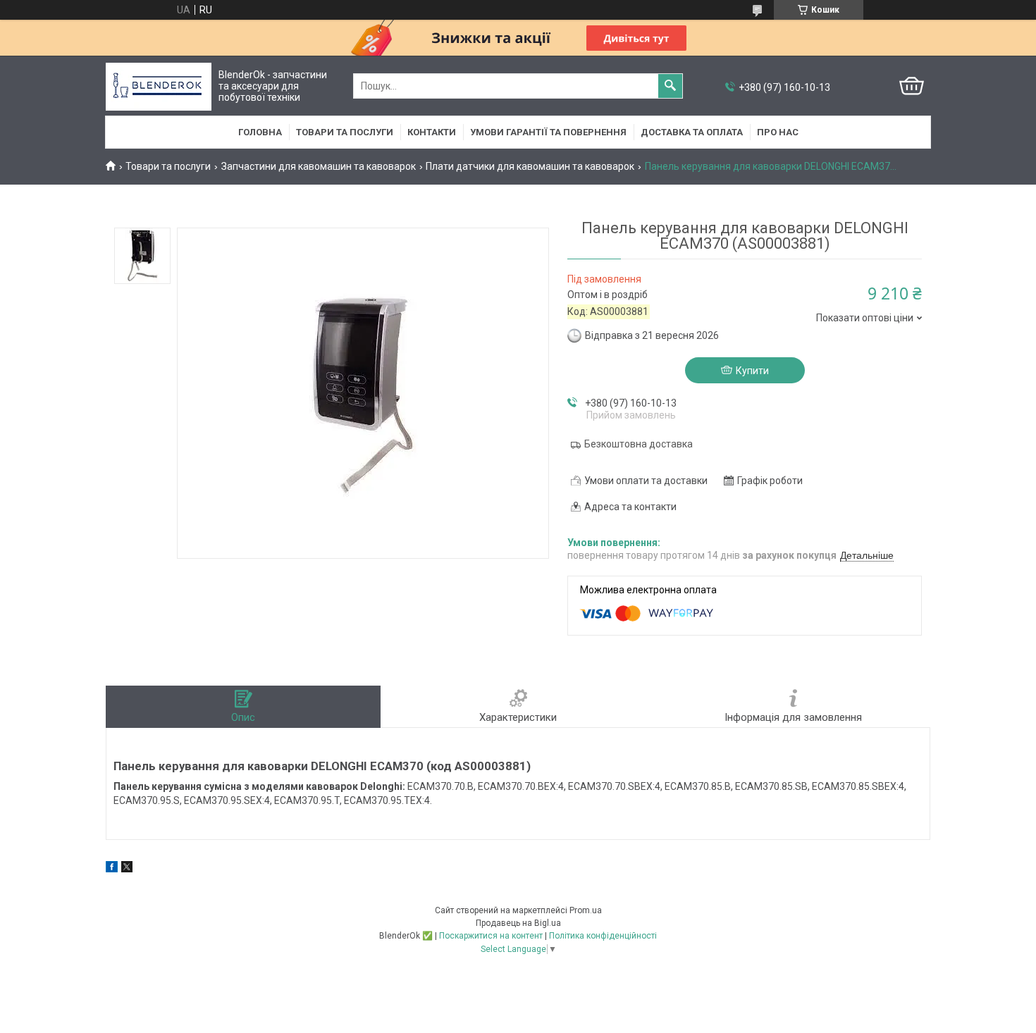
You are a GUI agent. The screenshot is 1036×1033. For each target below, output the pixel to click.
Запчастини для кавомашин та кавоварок (318, 166)
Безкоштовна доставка (638, 444)
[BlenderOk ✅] (158, 86)
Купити (752, 370)
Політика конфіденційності (603, 936)
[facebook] (112, 868)
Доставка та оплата (692, 132)
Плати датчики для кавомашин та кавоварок (530, 166)
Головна (260, 132)
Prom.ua (585, 910)
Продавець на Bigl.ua (518, 923)
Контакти (431, 132)
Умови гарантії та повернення (548, 132)
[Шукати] (670, 86)
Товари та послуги (344, 132)
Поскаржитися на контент (491, 936)
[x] (126, 868)
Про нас (777, 132)
